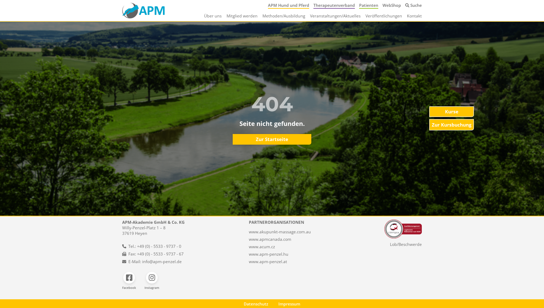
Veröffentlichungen (384, 16)
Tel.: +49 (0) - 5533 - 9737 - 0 (154, 246)
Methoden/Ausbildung (283, 16)
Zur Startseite (272, 139)
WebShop (391, 5)
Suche (416, 5)
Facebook (129, 288)
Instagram (151, 288)
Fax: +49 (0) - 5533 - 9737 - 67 (156, 254)
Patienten (368, 5)
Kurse (451, 111)
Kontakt (414, 16)
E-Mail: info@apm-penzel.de (155, 261)
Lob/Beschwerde (406, 244)
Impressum (289, 304)
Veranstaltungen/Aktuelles (335, 16)
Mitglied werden (242, 16)
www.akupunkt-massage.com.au (280, 232)
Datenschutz (256, 304)
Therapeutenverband (334, 5)
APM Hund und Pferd (288, 5)
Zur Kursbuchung (451, 125)
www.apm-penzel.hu (268, 254)
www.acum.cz (262, 247)
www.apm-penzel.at (268, 261)
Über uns (213, 16)
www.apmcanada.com (270, 239)
